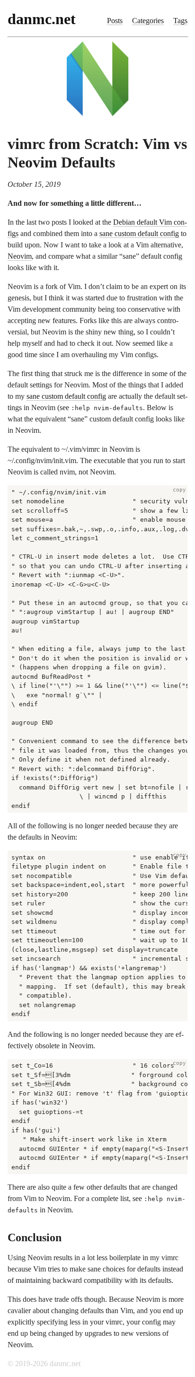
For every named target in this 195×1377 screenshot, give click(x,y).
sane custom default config (139, 233)
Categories (148, 21)
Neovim (20, 256)
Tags (180, 21)
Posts (115, 21)
